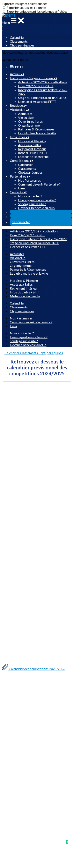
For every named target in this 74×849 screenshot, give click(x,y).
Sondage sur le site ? (32, 204)
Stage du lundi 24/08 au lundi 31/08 (42, 98)
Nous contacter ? (30, 196)
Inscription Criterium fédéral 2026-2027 (38, 239)
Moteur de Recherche (33, 156)
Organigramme (29, 125)
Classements (19, 41)
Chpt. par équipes (22, 45)
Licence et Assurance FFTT (37, 101)
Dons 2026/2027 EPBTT (35, 86)
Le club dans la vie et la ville (37, 133)
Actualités (25, 113)
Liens (21, 188)
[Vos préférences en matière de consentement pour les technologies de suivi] (67, 842)
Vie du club (26, 117)
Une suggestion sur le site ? (37, 200)
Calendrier (17, 37)
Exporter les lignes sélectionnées (24, 4)
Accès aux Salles (29, 145)
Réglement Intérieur (32, 149)
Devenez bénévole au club (36, 208)
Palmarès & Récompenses (36, 129)
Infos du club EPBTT (32, 153)
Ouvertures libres (30, 121)
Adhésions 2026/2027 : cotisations (42, 82)
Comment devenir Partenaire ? (39, 184)
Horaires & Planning (32, 141)
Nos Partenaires (29, 180)
